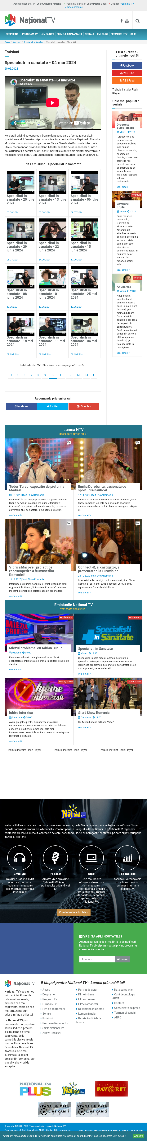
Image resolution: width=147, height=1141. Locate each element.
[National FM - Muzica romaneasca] (73, 1089)
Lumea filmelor (87, 1013)
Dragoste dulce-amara (125, 126)
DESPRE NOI (12, 34)
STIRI (133, 34)
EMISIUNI (102, 34)
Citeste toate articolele (73, 912)
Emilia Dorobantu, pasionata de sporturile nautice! (102, 488)
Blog (91, 874)
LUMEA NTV (47, 34)
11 (61, 374)
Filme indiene (86, 994)
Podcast (55, 874)
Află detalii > (119, 1136)
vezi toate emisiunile (73, 608)
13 (78, 374)
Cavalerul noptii (123, 205)
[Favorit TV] (111, 1089)
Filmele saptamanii (53, 1008)
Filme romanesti (88, 1004)
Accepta (138, 1136)
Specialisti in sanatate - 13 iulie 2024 (52, 199)
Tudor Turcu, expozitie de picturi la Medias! (36, 488)
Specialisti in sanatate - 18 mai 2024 (20, 341)
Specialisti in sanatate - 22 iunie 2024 (49, 246)
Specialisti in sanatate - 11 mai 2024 (52, 341)
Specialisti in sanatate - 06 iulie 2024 (84, 199)
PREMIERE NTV (119, 34)
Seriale (46, 1013)
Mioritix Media (121, 1130)
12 (69, 374)
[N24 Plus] (35, 1089)
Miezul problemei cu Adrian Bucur (35, 648)
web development (102, 1130)
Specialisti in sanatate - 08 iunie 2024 (17, 294)
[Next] (94, 375)
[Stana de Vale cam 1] (54, 1109)
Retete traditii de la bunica (88, 1020)
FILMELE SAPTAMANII (69, 34)
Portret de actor (87, 989)
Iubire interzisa (21, 713)
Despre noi (48, 994)
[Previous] (11, 375)
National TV (59, 1126)
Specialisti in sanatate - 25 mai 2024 (84, 294)
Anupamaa (124, 286)
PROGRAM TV (30, 34)
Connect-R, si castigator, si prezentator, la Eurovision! (99, 569)
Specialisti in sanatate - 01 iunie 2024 (49, 294)
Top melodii (127, 874)
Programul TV (127, 3)
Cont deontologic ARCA (123, 996)
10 (52, 374)
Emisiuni (17, 42)
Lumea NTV (49, 1004)
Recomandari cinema (91, 1008)
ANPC (117, 1017)
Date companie (75, 7)
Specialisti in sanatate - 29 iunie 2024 (17, 246)
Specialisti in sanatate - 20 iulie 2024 (20, 199)
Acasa (7, 42)
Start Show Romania (33, 494)
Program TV (49, 999)
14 (86, 374)
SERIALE (89, 34)
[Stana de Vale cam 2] (92, 1109)
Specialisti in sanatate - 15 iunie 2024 (81, 246)
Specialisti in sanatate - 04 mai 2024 (84, 341)
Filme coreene (86, 999)
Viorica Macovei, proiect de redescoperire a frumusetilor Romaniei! (31, 571)
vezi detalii (123, 186)
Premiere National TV (55, 1023)
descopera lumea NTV (73, 433)
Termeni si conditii (125, 1012)
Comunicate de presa (127, 1007)
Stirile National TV (53, 1028)
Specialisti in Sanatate (33, 42)
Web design (85, 1130)
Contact (119, 1003)
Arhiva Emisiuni (51, 1032)
